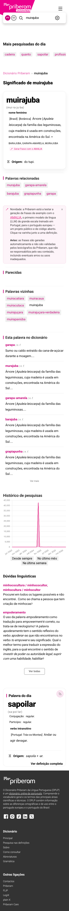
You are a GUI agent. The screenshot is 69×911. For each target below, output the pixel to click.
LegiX (6, 895)
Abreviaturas (10, 856)
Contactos (8, 881)
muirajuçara (15, 312)
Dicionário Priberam (16, 73)
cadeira (10, 54)
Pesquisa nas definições (16, 843)
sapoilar (42, 54)
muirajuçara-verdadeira (44, 312)
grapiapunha (32, 193)
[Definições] (57, 18)
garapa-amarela (35, 185)
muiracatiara (15, 298)
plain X (6, 899)
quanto (26, 54)
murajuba (13, 185)
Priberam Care (11, 904)
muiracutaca (15, 305)
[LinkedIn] (25, 818)
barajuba (13, 193)
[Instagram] (12, 818)
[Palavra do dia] (60, 693)
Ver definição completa (47, 763)
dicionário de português (25, 793)
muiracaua (36, 298)
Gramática (8, 861)
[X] (31, 818)
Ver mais (34, 481)
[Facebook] (6, 818)
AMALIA (15, 217)
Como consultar (12, 852)
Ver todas (34, 671)
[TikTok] (19, 818)
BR (13, 18)
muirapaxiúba (16, 319)
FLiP (5, 890)
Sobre (6, 847)
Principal (7, 838)
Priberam (8, 886)
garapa (51, 193)
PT (7, 18)
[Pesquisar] (21, 18)
